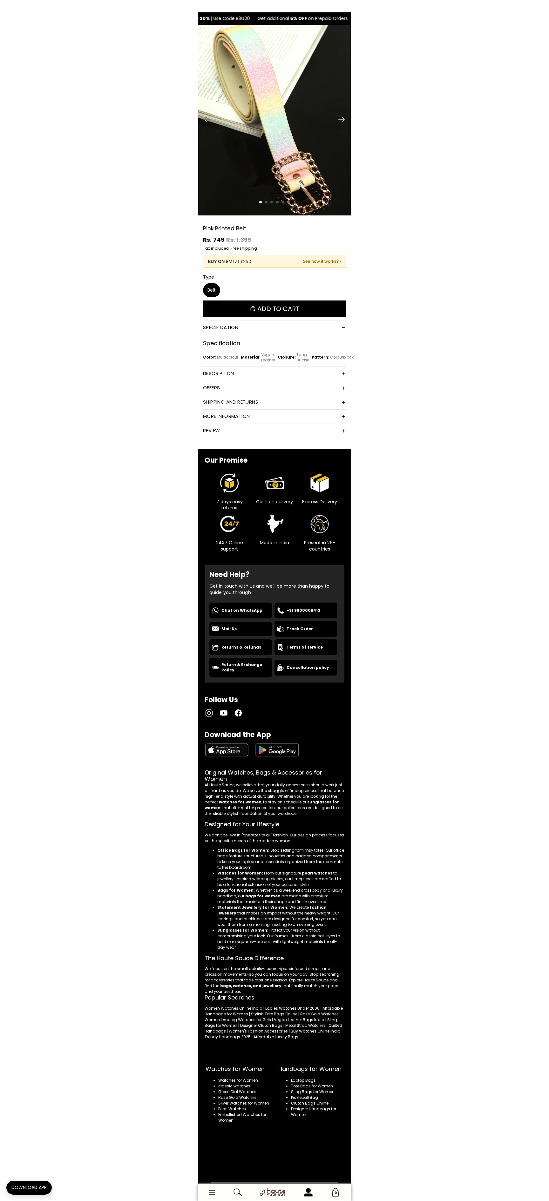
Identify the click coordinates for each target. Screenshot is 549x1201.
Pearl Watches (232, 1109)
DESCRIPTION (218, 373)
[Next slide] (343, 120)
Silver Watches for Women (243, 1103)
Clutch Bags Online (310, 1103)
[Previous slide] (205, 120)
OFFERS (211, 387)
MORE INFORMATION (226, 416)
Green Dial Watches (237, 1091)
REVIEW (211, 430)
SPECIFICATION (220, 327)
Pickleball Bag (304, 1097)
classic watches (234, 1086)
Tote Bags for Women (312, 1086)
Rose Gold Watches (237, 1097)
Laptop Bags (303, 1080)
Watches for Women (238, 1080)
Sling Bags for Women (313, 1091)
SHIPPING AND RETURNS (230, 402)
